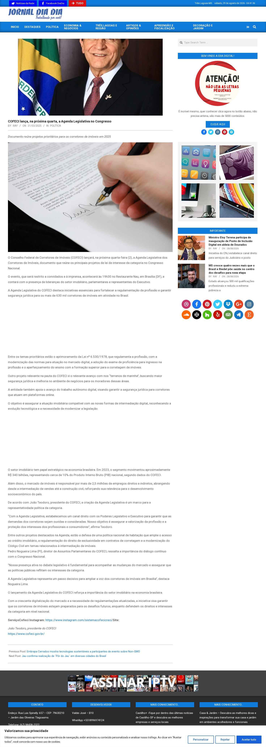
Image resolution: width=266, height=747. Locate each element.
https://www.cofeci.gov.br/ (26, 634)
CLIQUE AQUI (217, 124)
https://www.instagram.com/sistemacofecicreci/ (79, 620)
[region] (133, 736)
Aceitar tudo (249, 739)
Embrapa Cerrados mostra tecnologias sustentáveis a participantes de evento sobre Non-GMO (83, 651)
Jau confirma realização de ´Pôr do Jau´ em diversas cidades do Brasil (64, 656)
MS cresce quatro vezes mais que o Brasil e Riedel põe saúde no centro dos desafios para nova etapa (232, 269)
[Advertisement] (90, 327)
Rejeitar (225, 739)
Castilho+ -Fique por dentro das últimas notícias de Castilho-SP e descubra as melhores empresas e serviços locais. (164, 717)
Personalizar (201, 739)
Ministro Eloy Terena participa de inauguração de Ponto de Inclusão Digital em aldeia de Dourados (230, 241)
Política (55, 125)
